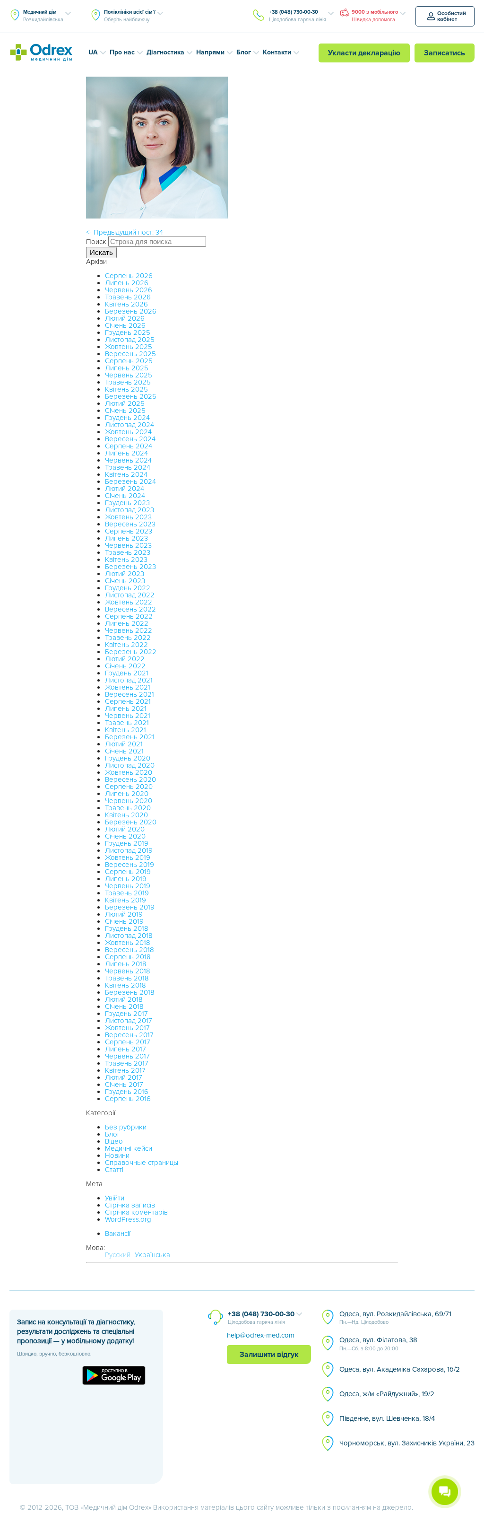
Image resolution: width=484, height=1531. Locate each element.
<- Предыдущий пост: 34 (124, 232)
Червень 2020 (128, 800)
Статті (114, 1169)
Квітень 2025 (126, 389)
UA (93, 52)
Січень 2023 (125, 581)
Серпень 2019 (128, 871)
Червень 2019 (127, 886)
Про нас (122, 52)
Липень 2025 (126, 368)
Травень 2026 (128, 297)
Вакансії (117, 1233)
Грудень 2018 (126, 928)
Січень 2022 (125, 666)
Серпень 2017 (127, 1042)
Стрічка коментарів (136, 1212)
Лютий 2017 (123, 1077)
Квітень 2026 (126, 304)
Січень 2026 (125, 325)
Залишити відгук (269, 1354)
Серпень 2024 (128, 446)
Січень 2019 (124, 921)
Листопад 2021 (129, 680)
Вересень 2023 (130, 524)
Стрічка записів (130, 1205)
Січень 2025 (125, 410)
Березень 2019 (130, 907)
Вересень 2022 (130, 609)
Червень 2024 (128, 460)
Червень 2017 (127, 1056)
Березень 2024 (130, 481)
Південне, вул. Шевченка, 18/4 (387, 1418)
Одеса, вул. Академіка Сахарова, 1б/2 (399, 1369)
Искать (101, 252)
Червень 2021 (127, 715)
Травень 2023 (127, 552)
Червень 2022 (128, 630)
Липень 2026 (126, 283)
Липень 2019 (126, 879)
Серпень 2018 (128, 957)
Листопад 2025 (130, 339)
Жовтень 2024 (128, 432)
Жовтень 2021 (127, 687)
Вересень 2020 (130, 779)
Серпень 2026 (129, 275)
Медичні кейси (128, 1148)
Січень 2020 (125, 836)
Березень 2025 (130, 396)
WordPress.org (128, 1219)
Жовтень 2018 (127, 942)
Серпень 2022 (129, 616)
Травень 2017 (126, 1063)
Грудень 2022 (127, 588)
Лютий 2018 (124, 999)
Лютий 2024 (124, 488)
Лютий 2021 (124, 744)
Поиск (96, 241)
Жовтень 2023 (128, 517)
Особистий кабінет (451, 16)
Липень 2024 (126, 453)
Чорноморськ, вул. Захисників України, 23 (407, 1443)
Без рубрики (126, 1127)
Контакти (277, 52)
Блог (243, 52)
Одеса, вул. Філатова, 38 (378, 1344)
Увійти (114, 1198)
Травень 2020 (128, 808)
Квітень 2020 (126, 815)
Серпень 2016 (128, 1098)
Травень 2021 (127, 722)
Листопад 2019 (129, 850)
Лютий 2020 (125, 829)
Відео (114, 1141)
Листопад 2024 (129, 424)
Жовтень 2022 (128, 602)
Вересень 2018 (129, 949)
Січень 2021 (124, 751)
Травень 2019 (127, 893)
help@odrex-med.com (260, 1335)
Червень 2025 (128, 375)
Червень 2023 (128, 545)
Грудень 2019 (126, 843)
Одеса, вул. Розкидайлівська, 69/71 (395, 1318)
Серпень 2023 (128, 531)
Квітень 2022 (126, 644)
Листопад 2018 (129, 935)
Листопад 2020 (130, 765)
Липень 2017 (125, 1049)
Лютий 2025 (125, 403)
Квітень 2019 (125, 900)
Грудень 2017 (126, 1013)
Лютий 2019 (124, 914)
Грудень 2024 (127, 417)
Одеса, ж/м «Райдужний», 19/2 (386, 1394)
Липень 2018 (126, 964)
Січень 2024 (125, 495)
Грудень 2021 (126, 673)
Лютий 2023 (124, 573)
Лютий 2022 (125, 659)
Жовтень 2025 (128, 346)
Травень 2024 (127, 467)
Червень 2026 (128, 290)
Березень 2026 (130, 311)
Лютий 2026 (125, 318)
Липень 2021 (126, 708)
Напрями (210, 52)
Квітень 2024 (126, 474)
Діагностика (165, 52)
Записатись (444, 53)
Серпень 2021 (128, 701)
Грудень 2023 (127, 503)
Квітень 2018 (125, 985)
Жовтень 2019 (127, 857)
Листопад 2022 (130, 595)
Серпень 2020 (129, 786)
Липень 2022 (126, 623)
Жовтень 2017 (127, 1028)
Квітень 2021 (125, 730)
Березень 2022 (130, 651)
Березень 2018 (130, 992)
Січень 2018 (124, 1006)
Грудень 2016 (126, 1091)
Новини (117, 1155)
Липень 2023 (126, 538)
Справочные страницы (141, 1162)
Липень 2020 (126, 793)
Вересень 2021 (129, 694)
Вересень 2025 (130, 354)
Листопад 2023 (129, 510)
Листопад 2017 (128, 1020)
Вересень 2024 (130, 439)
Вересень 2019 (129, 864)
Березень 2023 (130, 566)
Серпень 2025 (129, 361)
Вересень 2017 (129, 1035)
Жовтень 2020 (128, 772)
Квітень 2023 (126, 559)
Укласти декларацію (364, 53)
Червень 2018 (127, 971)
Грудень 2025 (127, 332)
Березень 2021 (130, 737)
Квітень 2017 (125, 1070)
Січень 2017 (124, 1084)
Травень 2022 (128, 637)
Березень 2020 (130, 822)
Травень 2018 (127, 978)
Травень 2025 (128, 382)
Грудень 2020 (127, 758)
